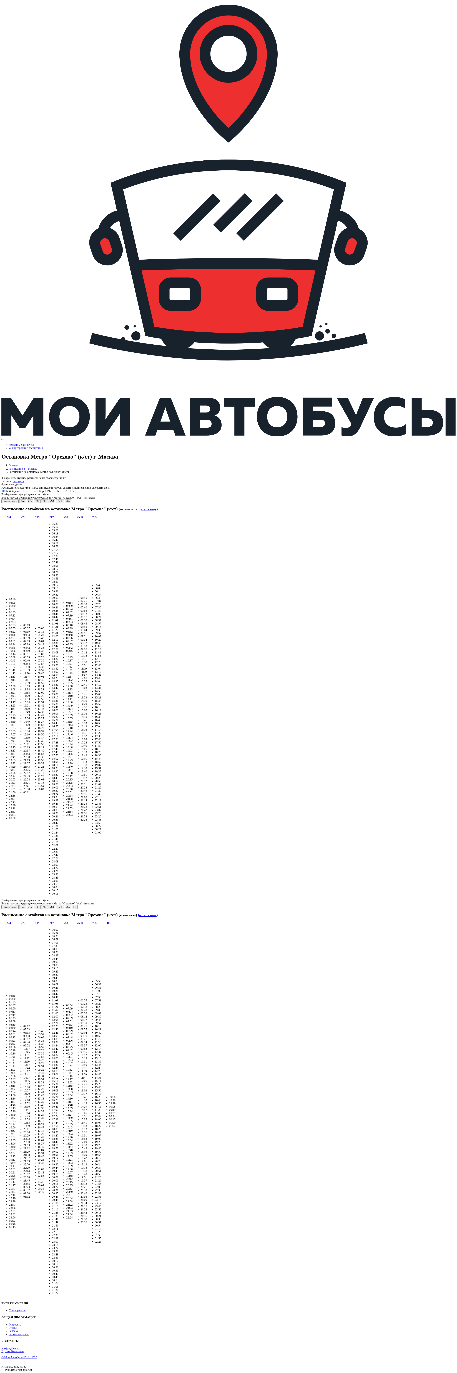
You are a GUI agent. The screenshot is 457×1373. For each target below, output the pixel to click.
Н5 (74, 907)
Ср (42, 491)
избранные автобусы (21, 444)
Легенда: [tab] (12, 481)
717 (44, 501)
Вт (34, 491)
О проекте (15, 1324)
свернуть (18, 481)
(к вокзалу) (148, 509)
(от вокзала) (148, 915)
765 (68, 501)
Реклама (14, 1330)
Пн (26, 491)
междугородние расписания (26, 447)
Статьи (13, 1327)
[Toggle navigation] (2, 439)
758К (59, 501)
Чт (49, 491)
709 (37, 501)
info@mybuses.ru (11, 1348)
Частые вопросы (19, 1334)
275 (30, 501)
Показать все (10, 501)
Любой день (12, 491)
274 (22, 501)
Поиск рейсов (17, 1310)
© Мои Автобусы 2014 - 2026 (19, 1357)
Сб (65, 491)
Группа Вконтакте (12, 1351)
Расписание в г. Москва (23, 468)
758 (52, 501)
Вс (73, 491)
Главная (13, 465)
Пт (57, 491)
